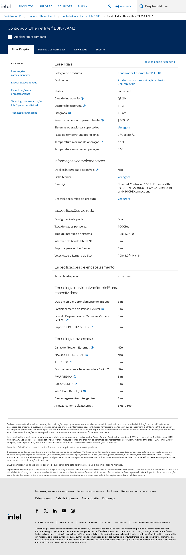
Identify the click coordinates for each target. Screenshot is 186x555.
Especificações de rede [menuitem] (24, 82)
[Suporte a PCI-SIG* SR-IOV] (92, 327)
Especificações (20, 49)
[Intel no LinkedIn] (55, 511)
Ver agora (124, 127)
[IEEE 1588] (71, 362)
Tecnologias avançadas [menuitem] (24, 112)
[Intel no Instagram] (73, 511)
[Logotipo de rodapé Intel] (15, 516)
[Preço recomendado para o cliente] (102, 120)
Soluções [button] (65, 6)
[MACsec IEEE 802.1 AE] (87, 354)
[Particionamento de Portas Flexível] (103, 308)
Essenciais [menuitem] (17, 63)
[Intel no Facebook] (37, 511)
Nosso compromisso (90, 491)
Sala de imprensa (67, 498)
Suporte (100, 49)
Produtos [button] (26, 6)
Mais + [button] (82, 6)
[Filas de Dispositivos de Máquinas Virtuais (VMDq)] (67, 319)
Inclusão (112, 491)
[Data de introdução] (82, 98)
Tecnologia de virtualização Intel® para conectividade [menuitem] (26, 103)
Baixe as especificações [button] (158, 62)
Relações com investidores (138, 491)
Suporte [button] (45, 6)
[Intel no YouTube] (64, 511)
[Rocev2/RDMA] (76, 383)
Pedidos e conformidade (52, 49)
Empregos (109, 498)
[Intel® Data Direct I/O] (84, 391)
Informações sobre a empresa (54, 491)
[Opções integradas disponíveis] (97, 169)
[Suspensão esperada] (84, 105)
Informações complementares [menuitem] (21, 73)
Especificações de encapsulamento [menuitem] (21, 92)
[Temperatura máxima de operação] (102, 142)
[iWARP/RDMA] (75, 376)
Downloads (80, 49)
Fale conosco (43, 498)
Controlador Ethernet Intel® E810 (139, 73)
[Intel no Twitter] (46, 511)
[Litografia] (70, 112)
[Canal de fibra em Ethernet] (92, 347)
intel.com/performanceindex (64, 534)
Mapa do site (90, 498)
